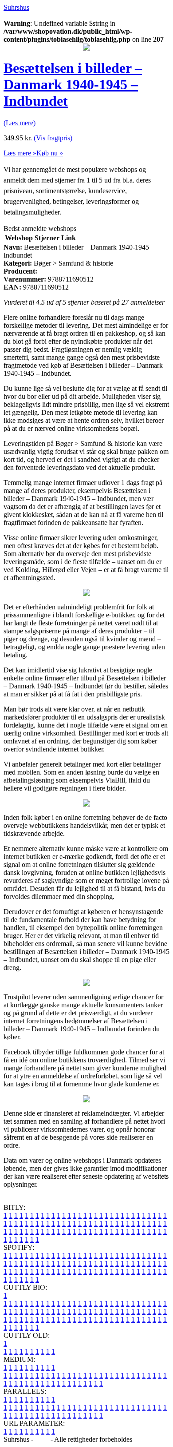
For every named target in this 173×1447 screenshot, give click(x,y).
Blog (42, 1439)
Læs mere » (20, 153)
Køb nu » (49, 153)
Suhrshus (16, 7)
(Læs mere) (19, 123)
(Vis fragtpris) (53, 138)
